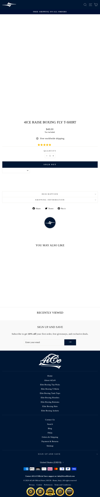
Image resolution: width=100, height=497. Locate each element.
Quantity (50, 151)
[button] (45, 145)
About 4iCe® (50, 380)
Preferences (48, 485)
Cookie (39, 485)
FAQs (50, 433)
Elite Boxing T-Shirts (50, 389)
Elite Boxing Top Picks (50, 384)
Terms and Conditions (62, 485)
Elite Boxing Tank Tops (50, 393)
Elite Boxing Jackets (50, 410)
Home (50, 376)
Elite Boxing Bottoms (50, 402)
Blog (50, 428)
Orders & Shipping (50, 437)
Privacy (32, 485)
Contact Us (50, 420)
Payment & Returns (50, 441)
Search (50, 424)
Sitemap (50, 446)
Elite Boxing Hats (50, 406)
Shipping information (50, 200)
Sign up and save (49, 454)
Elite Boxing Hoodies (50, 397)
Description (50, 194)
